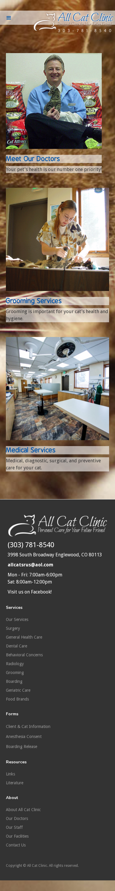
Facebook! (41, 592)
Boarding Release (21, 746)
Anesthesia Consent (24, 736)
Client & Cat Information (28, 726)
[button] (9, 19)
